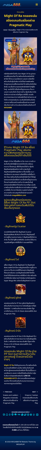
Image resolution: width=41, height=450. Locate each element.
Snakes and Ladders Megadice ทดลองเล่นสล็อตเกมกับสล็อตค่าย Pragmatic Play (10, 397)
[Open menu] (37, 4)
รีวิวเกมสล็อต (20, 12)
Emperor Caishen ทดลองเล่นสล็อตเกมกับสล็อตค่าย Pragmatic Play (30, 397)
